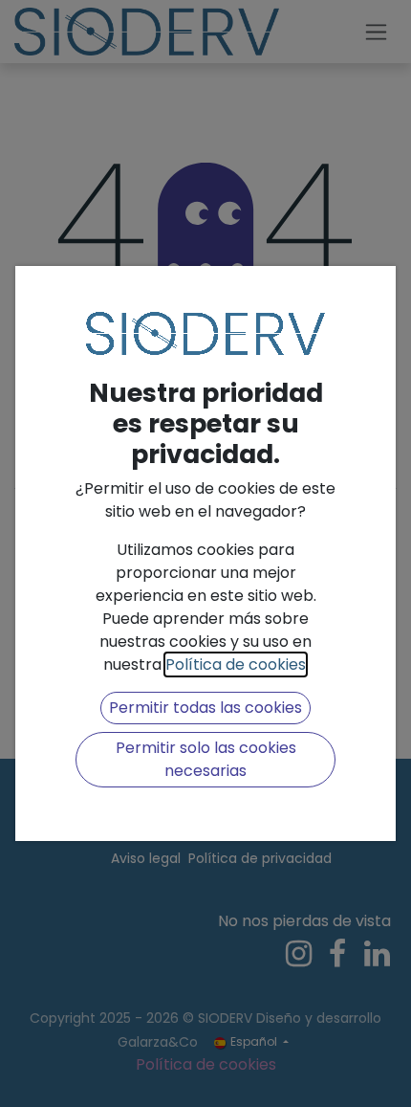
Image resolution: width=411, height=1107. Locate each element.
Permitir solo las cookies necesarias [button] (206, 759)
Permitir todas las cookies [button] (205, 708)
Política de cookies (235, 664)
